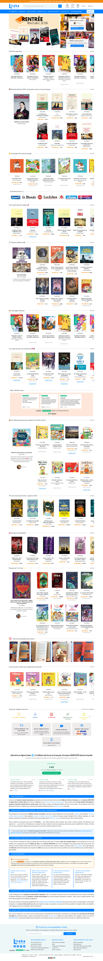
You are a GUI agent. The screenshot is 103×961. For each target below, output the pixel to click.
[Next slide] (91, 70)
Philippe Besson (86, 146)
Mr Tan (86, 301)
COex (91, 956)
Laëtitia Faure (60, 145)
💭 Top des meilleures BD (17, 242)
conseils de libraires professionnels (54, 802)
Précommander (42, 138)
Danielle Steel (64, 559)
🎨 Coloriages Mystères (17, 310)
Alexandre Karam (51, 80)
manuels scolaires (39, 816)
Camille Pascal (72, 145)
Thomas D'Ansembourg (80, 377)
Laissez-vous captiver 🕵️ (77, 45)
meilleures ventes (54, 818)
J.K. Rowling (21, 605)
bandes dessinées (19, 816)
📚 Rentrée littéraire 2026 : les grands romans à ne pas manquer (30, 89)
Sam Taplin (32, 181)
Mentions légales (58, 955)
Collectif (57, 270)
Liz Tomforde (17, 561)
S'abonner (70, 933)
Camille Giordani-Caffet (72, 446)
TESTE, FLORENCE (16, 693)
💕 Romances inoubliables (17, 533)
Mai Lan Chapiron (17, 180)
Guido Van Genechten (64, 695)
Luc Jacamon (48, 375)
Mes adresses (77, 944)
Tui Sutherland (40, 628)
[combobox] (40, 6)
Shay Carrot (32, 561)
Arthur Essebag (64, 233)
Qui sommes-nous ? (36, 942)
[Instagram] (21, 946)
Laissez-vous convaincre (77, 28)
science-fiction (48, 816)
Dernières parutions (15, 51)
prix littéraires (52, 916)
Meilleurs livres (42, 11)
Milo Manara (72, 301)
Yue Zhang (32, 377)
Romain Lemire (32, 231)
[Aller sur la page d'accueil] (14, 6)
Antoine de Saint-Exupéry (72, 596)
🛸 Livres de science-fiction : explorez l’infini (23, 496)
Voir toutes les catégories (88, 709)
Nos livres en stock (36, 946)
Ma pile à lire (77, 949)
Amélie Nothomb (21, 123)
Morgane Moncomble (80, 561)
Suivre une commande (58, 942)
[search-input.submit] (60, 6)
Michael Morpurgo (86, 594)
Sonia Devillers (42, 145)
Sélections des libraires (37, 949)
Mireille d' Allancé (42, 481)
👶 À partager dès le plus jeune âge (20, 153)
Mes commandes (78, 942)
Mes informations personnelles (82, 946)
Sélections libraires (53, 11)
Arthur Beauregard (48, 181)
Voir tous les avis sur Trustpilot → (51, 773)
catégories (18, 879)
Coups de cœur (64, 11)
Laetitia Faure (54, 145)
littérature (77, 814)
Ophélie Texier (72, 483)
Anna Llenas (87, 448)
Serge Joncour (72, 115)
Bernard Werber (17, 522)
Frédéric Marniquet (71, 270)
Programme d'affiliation (59, 946)
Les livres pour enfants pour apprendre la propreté (25, 667)
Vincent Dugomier (42, 270)
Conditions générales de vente (46, 955)
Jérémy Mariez (32, 79)
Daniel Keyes (48, 524)
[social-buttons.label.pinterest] (24, 946)
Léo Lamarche (57, 628)
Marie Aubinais (48, 695)
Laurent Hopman (87, 270)
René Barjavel (64, 522)
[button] (51, 195)
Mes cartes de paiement (80, 948)
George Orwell (57, 594)
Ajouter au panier (16, 71)
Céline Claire (22, 454)
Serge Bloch (87, 483)
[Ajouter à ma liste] (22, 56)
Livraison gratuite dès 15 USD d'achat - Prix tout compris (46, 1)
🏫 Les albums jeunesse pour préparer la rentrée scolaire (27, 420)
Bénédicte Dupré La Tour (87, 115)
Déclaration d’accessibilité (69, 955)
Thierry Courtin (57, 448)
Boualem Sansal (17, 233)
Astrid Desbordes (64, 377)
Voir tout (92, 51)
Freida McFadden (48, 231)
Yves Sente (42, 301)
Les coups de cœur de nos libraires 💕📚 (22, 349)
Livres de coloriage (76, 11)
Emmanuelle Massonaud (72, 628)
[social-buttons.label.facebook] (14, 946)
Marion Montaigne (21, 276)
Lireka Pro (90, 11)
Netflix (86, 628)
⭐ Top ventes (32, 11)
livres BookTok (13, 918)
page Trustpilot (78, 845)
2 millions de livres (69, 1)
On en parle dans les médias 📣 (19, 205)
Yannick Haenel (42, 117)
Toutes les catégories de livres (18, 709)
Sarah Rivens (49, 561)
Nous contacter (56, 949)
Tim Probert (57, 301)
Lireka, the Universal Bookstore (40, 948)
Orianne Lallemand (42, 448)
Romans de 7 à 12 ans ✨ (17, 568)
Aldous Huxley (32, 522)
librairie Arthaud (58, 806)
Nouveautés (22, 11)
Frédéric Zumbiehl (72, 271)
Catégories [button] (13, 11)
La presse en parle (36, 944)
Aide (53, 944)
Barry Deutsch (44, 629)
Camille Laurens (17, 375)
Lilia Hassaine (57, 115)
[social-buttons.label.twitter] (18, 946)
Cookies (36, 955)
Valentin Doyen (80, 233)
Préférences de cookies (27, 955)
